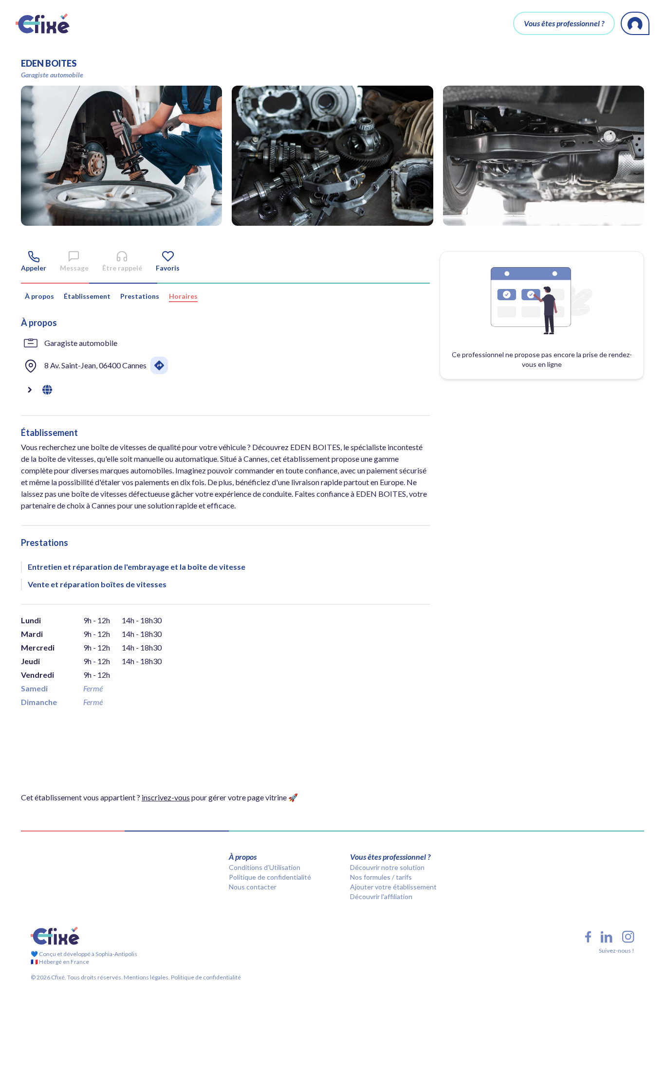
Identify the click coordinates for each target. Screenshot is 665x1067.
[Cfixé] (43, 23)
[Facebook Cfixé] (588, 936)
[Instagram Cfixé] (628, 937)
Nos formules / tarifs (381, 877)
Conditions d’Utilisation (264, 867)
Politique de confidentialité (270, 877)
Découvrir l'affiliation (381, 896)
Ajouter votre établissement (393, 887)
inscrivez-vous (166, 797)
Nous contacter (253, 887)
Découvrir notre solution (387, 867)
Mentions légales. (146, 977)
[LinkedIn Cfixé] (606, 937)
